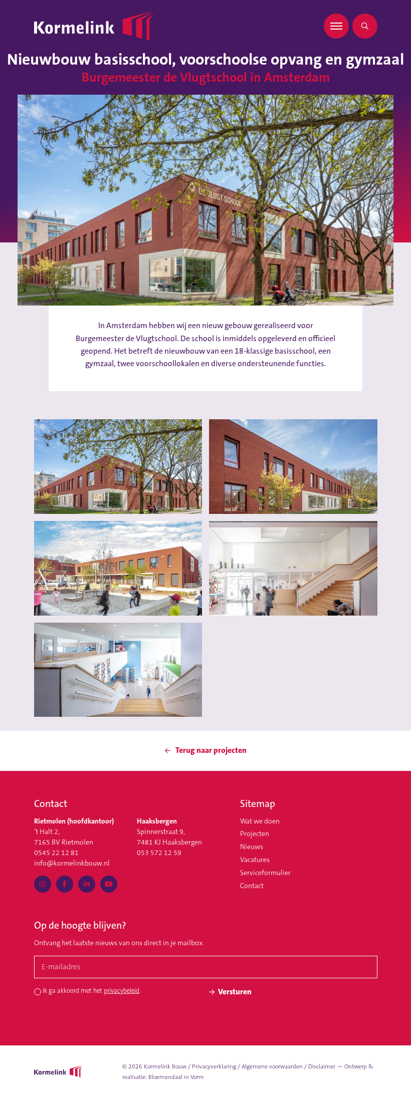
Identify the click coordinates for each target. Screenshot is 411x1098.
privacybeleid (121, 991)
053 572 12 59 (159, 852)
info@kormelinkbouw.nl (72, 863)
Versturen (235, 992)
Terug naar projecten (210, 750)
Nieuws (251, 846)
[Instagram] (42, 884)
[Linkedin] (86, 884)
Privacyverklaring (214, 1066)
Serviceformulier (265, 872)
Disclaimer (321, 1066)
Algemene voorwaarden (272, 1066)
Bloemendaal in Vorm (176, 1077)
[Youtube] (108, 884)
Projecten (254, 833)
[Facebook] (64, 884)
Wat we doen (260, 821)
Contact (252, 885)
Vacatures (255, 859)
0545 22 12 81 (56, 852)
